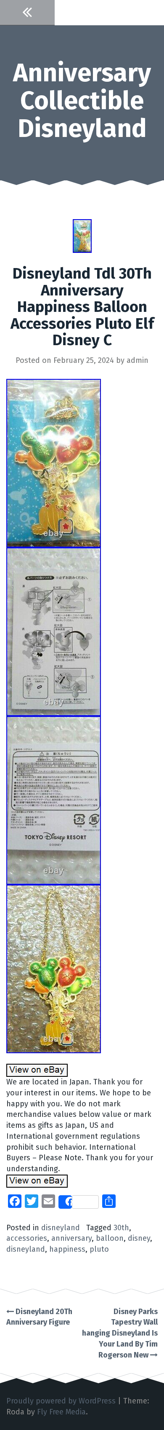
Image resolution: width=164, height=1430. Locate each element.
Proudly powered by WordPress (61, 1401)
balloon (110, 1238)
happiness (67, 1249)
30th (121, 1227)
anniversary (71, 1238)
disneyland (60, 1227)
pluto (99, 1249)
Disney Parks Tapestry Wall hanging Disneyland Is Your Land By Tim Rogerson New (120, 1333)
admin (137, 360)
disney (139, 1238)
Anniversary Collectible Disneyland (82, 101)
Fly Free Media (61, 1412)
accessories (26, 1238)
